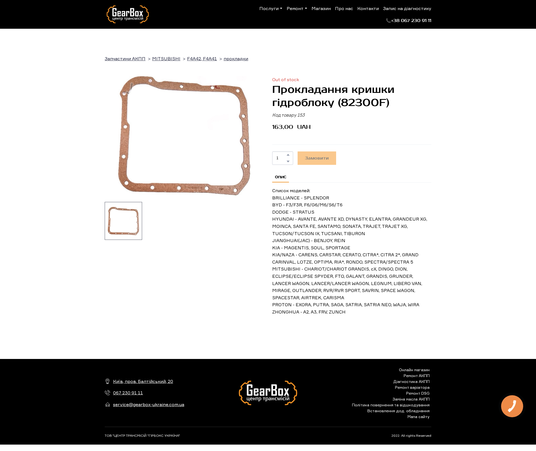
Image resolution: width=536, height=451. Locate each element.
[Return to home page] (128, 14)
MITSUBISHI (166, 58)
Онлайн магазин (414, 369)
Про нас (344, 8)
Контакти (368, 8)
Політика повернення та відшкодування (391, 404)
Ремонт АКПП (417, 375)
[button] (408, 20)
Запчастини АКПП (125, 58)
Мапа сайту (419, 416)
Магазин (321, 8)
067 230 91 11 (128, 392)
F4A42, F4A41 (202, 58)
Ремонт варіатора (412, 387)
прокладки (236, 58)
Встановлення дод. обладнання (398, 410)
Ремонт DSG (418, 393)
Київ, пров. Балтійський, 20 (143, 381)
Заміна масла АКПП (411, 399)
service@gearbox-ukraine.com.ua (148, 404)
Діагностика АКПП (411, 381)
